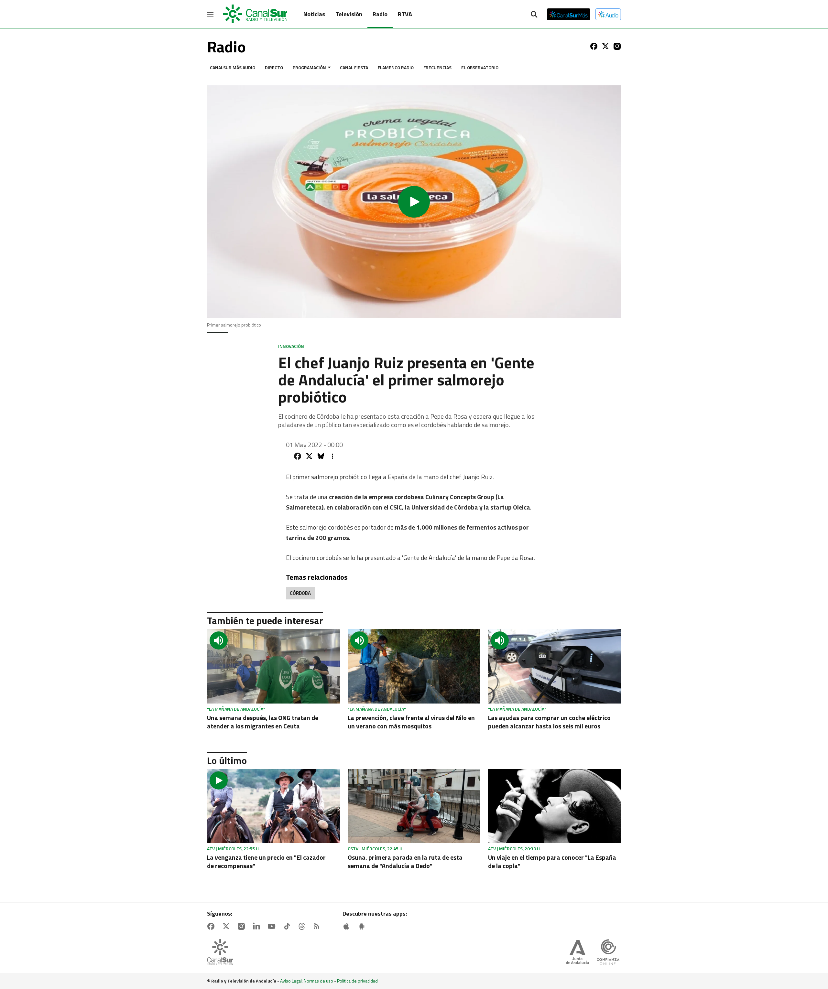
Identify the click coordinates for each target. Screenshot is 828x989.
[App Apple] (348, 926)
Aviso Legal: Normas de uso (306, 980)
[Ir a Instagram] (617, 46)
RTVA (405, 14)
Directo (274, 67)
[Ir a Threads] (303, 926)
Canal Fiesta (354, 67)
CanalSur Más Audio (232, 67)
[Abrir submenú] (329, 67)
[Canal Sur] (255, 14)
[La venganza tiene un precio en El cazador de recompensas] (273, 806)
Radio (380, 14)
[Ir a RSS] (318, 926)
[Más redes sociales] (332, 456)
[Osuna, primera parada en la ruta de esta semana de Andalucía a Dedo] (414, 806)
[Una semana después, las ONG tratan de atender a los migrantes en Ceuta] (273, 666)
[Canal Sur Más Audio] (608, 14)
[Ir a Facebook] (594, 46)
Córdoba (300, 593)
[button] (414, 201)
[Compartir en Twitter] (309, 456)
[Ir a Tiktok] (288, 926)
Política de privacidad (357, 980)
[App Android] (363, 926)
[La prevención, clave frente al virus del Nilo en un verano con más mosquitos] (414, 666)
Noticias (314, 14)
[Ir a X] (605, 46)
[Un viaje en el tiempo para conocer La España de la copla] (554, 806)
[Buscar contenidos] (534, 14)
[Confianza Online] (608, 952)
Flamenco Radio (396, 67)
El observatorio (479, 67)
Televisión (348, 14)
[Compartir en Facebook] (297, 456)
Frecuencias (437, 67)
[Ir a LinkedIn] (258, 926)
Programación (309, 67)
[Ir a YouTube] (273, 926)
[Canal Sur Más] (568, 14)
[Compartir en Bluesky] (321, 456)
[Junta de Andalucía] (577, 952)
